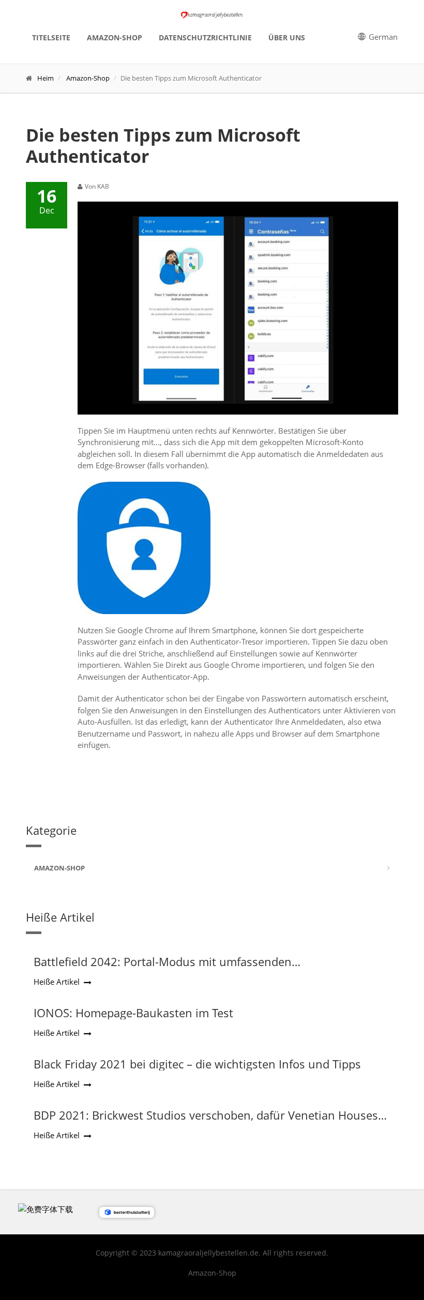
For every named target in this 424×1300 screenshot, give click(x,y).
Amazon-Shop (114, 37)
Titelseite (51, 37)
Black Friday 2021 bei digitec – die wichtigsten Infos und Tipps (197, 1064)
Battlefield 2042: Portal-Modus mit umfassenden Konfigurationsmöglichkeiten (163, 968)
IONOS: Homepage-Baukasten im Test (133, 1012)
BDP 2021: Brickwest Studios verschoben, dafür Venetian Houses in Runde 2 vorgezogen (206, 1121)
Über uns (286, 37)
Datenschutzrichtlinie (205, 37)
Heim (45, 78)
